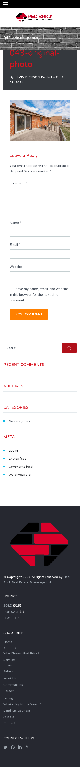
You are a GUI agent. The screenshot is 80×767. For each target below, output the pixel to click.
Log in (13, 450)
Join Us (8, 717)
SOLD (7, 605)
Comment (18, 183)
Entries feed (17, 459)
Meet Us (9, 678)
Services (9, 660)
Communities (13, 685)
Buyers (8, 665)
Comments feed (21, 467)
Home (7, 642)
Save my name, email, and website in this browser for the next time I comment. (39, 294)
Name (15, 223)
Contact (9, 723)
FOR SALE (11, 612)
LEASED (9, 618)
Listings (9, 698)
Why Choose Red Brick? (21, 653)
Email (15, 245)
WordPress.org (20, 475)
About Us (10, 648)
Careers (9, 691)
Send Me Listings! (16, 711)
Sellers (8, 671)
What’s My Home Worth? (22, 704)
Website (16, 267)
